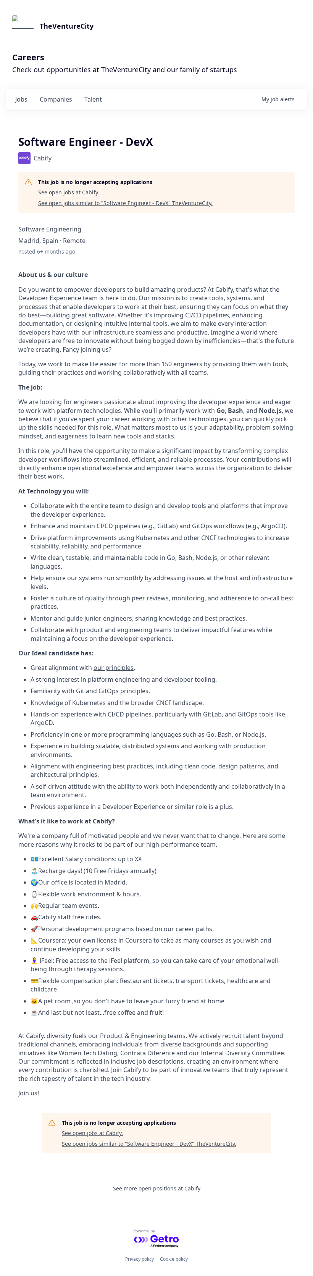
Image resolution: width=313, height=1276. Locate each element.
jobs (21, 99)
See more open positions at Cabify (156, 1188)
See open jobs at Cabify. (68, 192)
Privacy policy (139, 1259)
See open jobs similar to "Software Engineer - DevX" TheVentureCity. (125, 203)
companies (56, 99)
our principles (114, 667)
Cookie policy (174, 1259)
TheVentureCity (67, 26)
